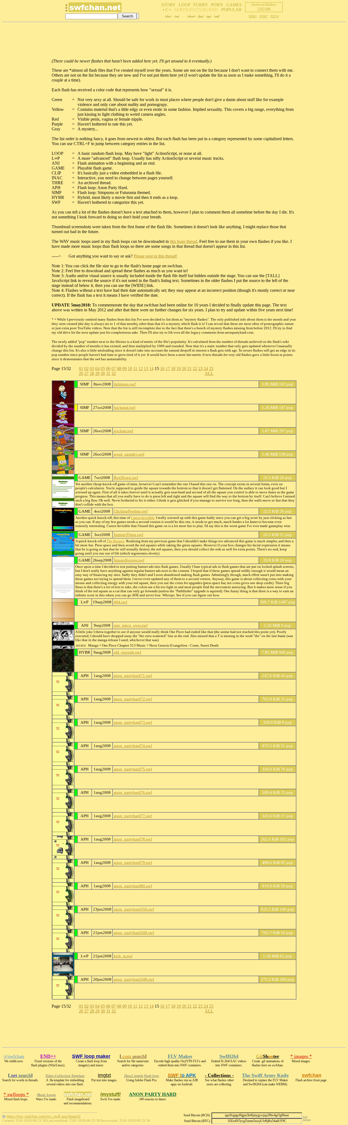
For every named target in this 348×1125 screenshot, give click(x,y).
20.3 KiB (271, 477)
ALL (209, 373)
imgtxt (104, 1075)
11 (135, 368)
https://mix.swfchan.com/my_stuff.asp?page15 (43, 1116)
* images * (301, 1056)
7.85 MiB (270, 652)
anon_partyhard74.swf (133, 745)
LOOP (184, 4)
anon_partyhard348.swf (134, 979)
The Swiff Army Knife (265, 1075)
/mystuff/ (110, 1094)
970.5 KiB (271, 745)
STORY (168, 4)
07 (113, 368)
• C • (167, 9)
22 (195, 368)
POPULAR (231, 9)
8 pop (287, 722)
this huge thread (183, 241)
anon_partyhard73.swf (133, 722)
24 (206, 368)
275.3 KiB (270, 979)
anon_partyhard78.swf (133, 839)
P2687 (264, 16)
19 (178, 368)
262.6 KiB (270, 839)
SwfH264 (228, 1056)
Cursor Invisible (142, 518)
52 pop (286, 534)
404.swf (120, 602)
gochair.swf (123, 430)
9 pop (286, 625)
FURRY (200, 4)
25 (211, 368)
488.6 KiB (271, 862)
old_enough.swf (127, 652)
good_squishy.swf (129, 454)
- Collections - (219, 1075)
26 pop (286, 477)
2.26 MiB (272, 625)
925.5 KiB (270, 909)
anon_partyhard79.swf (133, 862)
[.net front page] (66, 9)
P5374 (275, 16)
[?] (198, 9)
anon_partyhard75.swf (133, 769)
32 (113, 373)
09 (124, 368)
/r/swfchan (14, 1056)
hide (305, 1116)
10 (130, 368)
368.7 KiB (269, 602)
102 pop (287, 839)
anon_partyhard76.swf (133, 792)
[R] (204, 9)
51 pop (287, 745)
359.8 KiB (272, 722)
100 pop (287, 909)
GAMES (234, 4)
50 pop (287, 932)
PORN (217, 4)
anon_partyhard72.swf (133, 699)
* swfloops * (16, 1094)
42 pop (287, 675)
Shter (267, 1056)
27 (86, 373)
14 (151, 368)
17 (168, 368)
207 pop (286, 430)
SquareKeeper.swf (129, 560)
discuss (307, 1119)
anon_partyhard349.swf (134, 932)
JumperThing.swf (128, 534)
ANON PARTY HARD (152, 1094)
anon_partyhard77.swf (133, 815)
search (133, 1056)
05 (103, 368)
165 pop (286, 384)
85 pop (287, 862)
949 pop (286, 652)
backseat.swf (124, 407)
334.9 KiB (271, 769)
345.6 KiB (271, 815)
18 (173, 368)
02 (86, 368)
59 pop (287, 885)
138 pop (286, 454)
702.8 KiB (271, 699)
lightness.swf (125, 384)
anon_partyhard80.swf (133, 885)
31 (108, 373)
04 (97, 368)
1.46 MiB (270, 454)
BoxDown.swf (126, 477)
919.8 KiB (271, 885)
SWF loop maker (91, 1056)
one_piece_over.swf (131, 625)
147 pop (286, 407)
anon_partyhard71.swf (133, 675)
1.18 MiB (271, 956)
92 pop (286, 956)
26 (81, 373)
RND (213, 9)
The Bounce (116, 541)
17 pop (287, 815)
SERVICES (184, 9)
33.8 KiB (271, 560)
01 (81, 368)
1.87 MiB (270, 430)
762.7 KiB (271, 932)
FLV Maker (180, 1056)
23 (200, 368)
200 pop (287, 979)
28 (92, 373)
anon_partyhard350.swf (134, 909)
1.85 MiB (270, 384)
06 (108, 368)
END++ (48, 1056)
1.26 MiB (270, 407)
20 (184, 368)
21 (189, 368)
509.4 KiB (271, 792)
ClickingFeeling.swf (131, 511)
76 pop (287, 769)
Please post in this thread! (155, 256)
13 (146, 368)
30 (103, 373)
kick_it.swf (123, 956)
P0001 (253, 16)
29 (97, 373)
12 (140, 368)
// (168, 16)
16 (162, 368)
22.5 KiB (271, 511)
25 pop (287, 699)
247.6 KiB (271, 675)
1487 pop (287, 602)
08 (119, 368)
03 (92, 368)
